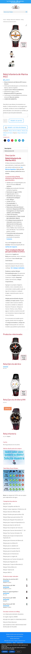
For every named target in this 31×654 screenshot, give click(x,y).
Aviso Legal (20, 643)
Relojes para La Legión (9, 556)
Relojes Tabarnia (7, 570)
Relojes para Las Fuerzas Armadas (12, 559)
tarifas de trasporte (11, 247)
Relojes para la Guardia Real (10, 551)
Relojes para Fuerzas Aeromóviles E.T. (13, 530)
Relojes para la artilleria (9, 543)
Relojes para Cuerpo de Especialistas (13, 522)
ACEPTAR (5, 651)
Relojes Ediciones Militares (13, 19)
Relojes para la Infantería (10, 554)
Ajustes (18, 651)
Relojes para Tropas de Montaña (12, 564)
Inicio (4, 19)
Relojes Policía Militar (9, 567)
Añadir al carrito (16, 121)
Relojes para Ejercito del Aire (11, 525)
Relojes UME (6, 572)
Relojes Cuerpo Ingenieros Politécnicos (13, 509)
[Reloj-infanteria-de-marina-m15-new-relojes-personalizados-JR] (11, 54)
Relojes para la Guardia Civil (10, 548)
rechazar (12, 651)
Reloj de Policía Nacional (10, 622)
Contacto (9, 239)
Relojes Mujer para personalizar (11, 517)
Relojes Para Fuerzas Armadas (11, 533)
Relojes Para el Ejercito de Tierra (12, 528)
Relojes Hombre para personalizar (12, 514)
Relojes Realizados (14, 638)
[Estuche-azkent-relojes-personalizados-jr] (11, 63)
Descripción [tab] (8, 148)
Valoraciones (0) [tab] (9, 151)
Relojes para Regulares (9, 562)
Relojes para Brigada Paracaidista (12, 520)
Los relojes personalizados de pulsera (13, 614)
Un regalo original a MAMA (10, 617)
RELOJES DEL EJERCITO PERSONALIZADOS (14, 619)
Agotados (5, 504)
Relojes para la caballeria (9, 546)
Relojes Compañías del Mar (10, 506)
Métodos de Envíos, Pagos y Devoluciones (14, 640)
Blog (14, 643)
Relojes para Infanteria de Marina (12, 540)
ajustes (12, 649)
